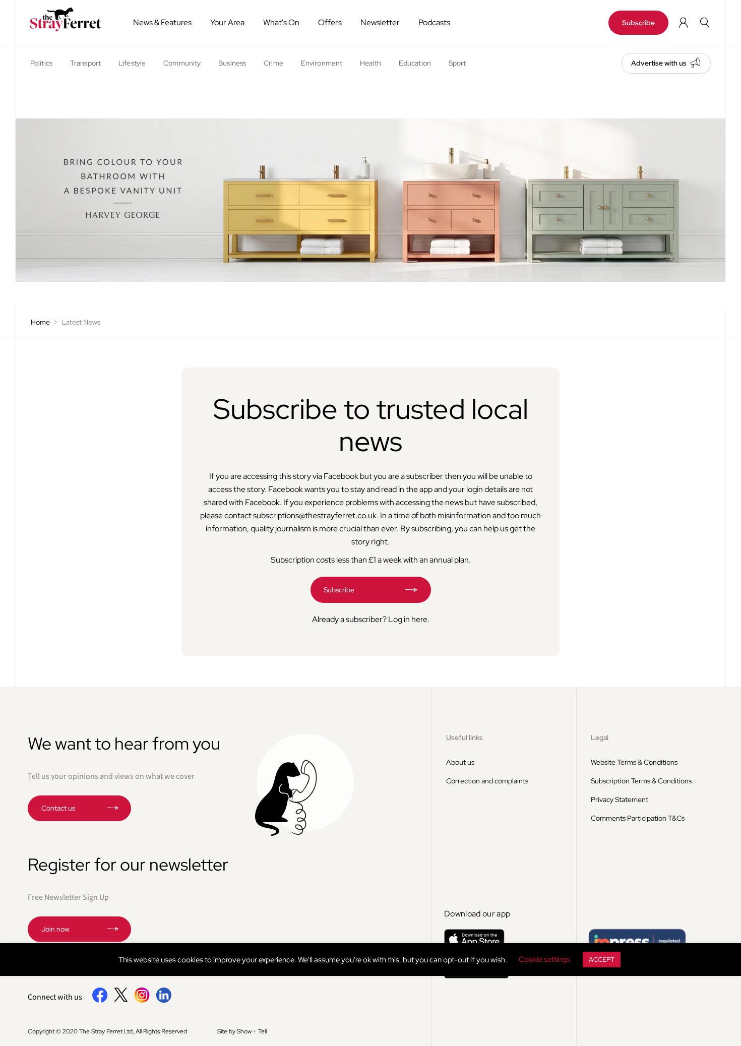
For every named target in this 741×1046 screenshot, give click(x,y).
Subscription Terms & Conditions (641, 780)
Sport (457, 63)
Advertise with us (659, 63)
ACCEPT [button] (601, 959)
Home (40, 322)
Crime (273, 63)
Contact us (58, 808)
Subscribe (638, 22)
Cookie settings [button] (544, 959)
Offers (330, 22)
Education (415, 63)
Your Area (227, 22)
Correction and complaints (487, 780)
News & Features (162, 22)
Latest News (81, 322)
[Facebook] (100, 1001)
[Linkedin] (163, 1001)
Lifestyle (132, 63)
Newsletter (380, 22)
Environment (321, 63)
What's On (281, 22)
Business (232, 63)
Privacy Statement (619, 799)
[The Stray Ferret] (68, 19)
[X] (121, 999)
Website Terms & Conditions (634, 762)
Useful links (464, 737)
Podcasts (434, 22)
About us (460, 762)
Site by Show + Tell (242, 1031)
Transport (85, 63)
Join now (55, 929)
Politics (41, 63)
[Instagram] (142, 1001)
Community (182, 63)
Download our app (477, 913)
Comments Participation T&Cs (638, 818)
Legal (599, 737)
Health (370, 63)
